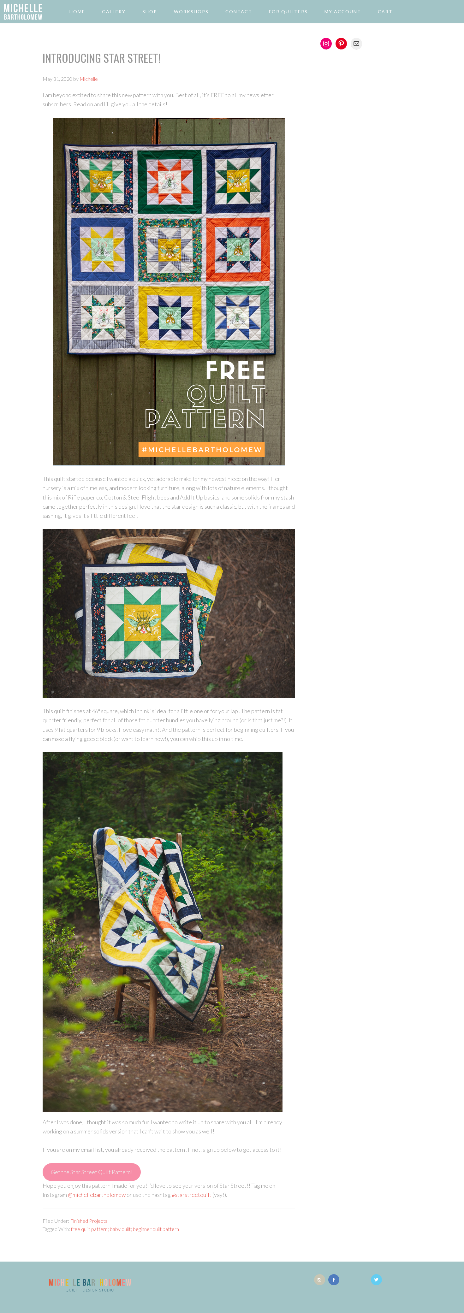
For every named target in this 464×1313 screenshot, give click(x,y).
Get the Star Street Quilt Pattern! (92, 1171)
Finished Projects (88, 1221)
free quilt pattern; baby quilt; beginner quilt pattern (125, 1229)
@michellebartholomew (97, 1194)
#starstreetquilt (191, 1194)
